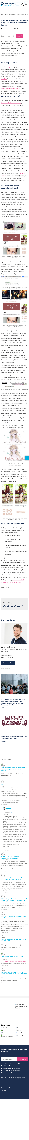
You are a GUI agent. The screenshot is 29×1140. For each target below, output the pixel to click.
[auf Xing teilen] (15, 606)
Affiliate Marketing (21, 14)
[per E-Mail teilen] (18, 606)
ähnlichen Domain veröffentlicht (10, 88)
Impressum (18, 1088)
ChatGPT (19, 36)
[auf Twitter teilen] (8, 606)
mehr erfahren (5, 669)
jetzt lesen (4, 708)
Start (2, 14)
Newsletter (4, 1088)
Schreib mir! (7, 663)
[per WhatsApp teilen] (22, 606)
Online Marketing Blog (10, 14)
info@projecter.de (20, 1078)
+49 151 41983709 (7, 657)
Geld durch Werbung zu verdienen (11, 103)
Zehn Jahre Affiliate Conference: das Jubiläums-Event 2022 (14, 737)
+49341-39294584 (6, 655)
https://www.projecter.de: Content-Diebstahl (14, 961)
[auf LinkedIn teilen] (12, 606)
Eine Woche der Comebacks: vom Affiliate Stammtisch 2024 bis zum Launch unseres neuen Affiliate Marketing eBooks (13, 702)
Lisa (11, 812)
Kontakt (11, 1088)
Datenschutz (5, 1090)
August (10, 67)
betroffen (4, 79)
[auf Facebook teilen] (4, 606)
